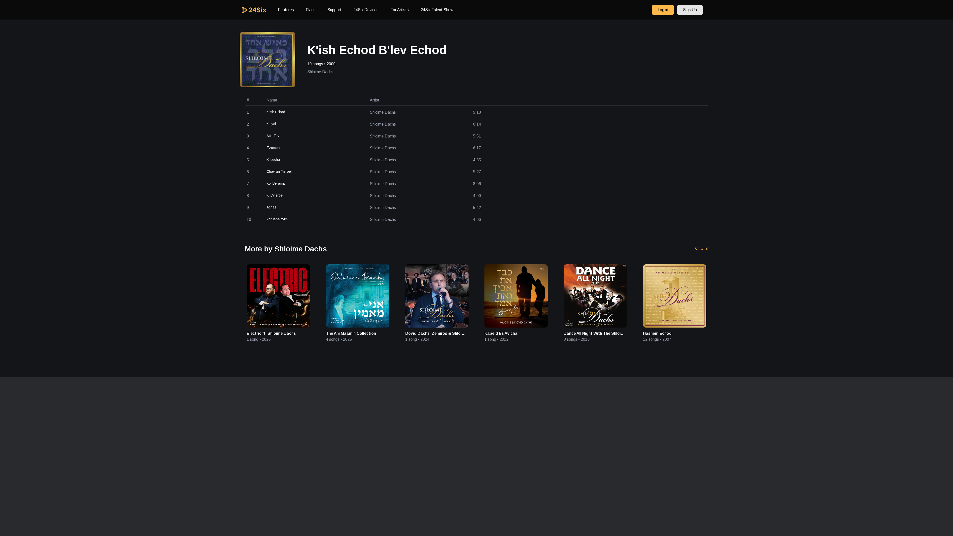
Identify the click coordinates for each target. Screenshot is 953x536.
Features (286, 10)
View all (701, 249)
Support (334, 10)
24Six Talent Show (437, 10)
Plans (310, 10)
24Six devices (365, 10)
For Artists (399, 10)
